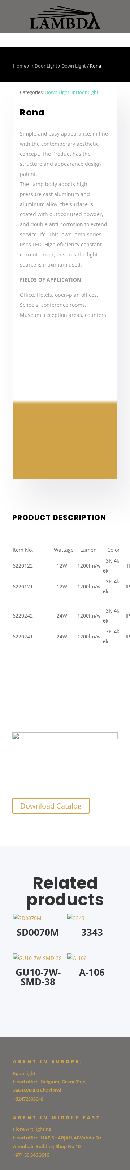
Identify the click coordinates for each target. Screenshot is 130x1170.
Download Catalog (51, 806)
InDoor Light (43, 66)
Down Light (73, 66)
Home (19, 66)
